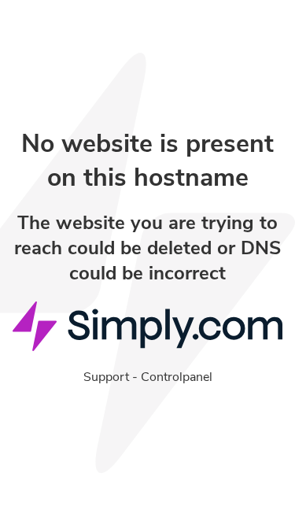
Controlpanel (176, 377)
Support (106, 377)
